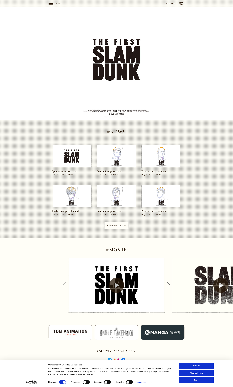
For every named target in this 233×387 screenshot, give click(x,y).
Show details (142, 382)
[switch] (86, 382)
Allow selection (196, 373)
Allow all (196, 366)
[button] (116, 285)
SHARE (171, 3)
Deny (196, 380)
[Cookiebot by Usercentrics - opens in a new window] (32, 382)
